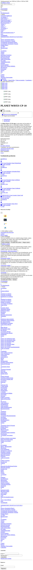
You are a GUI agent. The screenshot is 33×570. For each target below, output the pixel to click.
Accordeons (3, 288)
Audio (2, 442)
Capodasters (29, 80)
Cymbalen (3, 392)
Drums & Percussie (5, 364)
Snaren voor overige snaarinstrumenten (10, 347)
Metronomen (4, 480)
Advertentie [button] (4, 272)
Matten (2, 471)
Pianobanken (4, 434)
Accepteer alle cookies (16, 242)
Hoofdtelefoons (4, 404)
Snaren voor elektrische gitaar (8, 338)
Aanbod (5, 80)
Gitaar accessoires (20, 80)
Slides (2, 359)
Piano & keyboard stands (7, 439)
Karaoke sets (4, 462)
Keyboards (3, 428)
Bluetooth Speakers (5, 467)
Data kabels (3, 494)
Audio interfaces (5, 403)
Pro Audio (3, 529)
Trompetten (3, 421)
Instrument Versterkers (6, 523)
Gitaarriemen (4, 355)
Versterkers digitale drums (7, 378)
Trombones (3, 411)
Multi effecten (4, 327)
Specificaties (7, 121)
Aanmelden (3, 557)
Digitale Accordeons (6, 302)
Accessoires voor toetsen (7, 435)
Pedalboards (4, 334)
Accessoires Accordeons (6, 303)
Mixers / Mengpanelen (6, 446)
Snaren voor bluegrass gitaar (7, 344)
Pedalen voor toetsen (6, 441)
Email (2, 553)
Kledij (2, 470)
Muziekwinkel (4, 516)
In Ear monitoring (5, 449)
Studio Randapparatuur (6, 407)
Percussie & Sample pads (7, 379)
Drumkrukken (4, 390)
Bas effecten (4, 330)
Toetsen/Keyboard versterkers (8, 432)
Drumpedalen (4, 387)
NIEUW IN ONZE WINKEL (8, 535)
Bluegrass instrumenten (6, 314)
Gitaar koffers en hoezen (7, 352)
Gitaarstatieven (4, 357)
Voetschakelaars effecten (7, 333)
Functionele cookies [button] (6, 258)
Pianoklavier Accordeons (7, 296)
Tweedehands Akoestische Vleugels (9, 512)
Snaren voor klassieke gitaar (7, 341)
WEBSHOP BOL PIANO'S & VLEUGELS (11, 505)
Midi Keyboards (5, 429)
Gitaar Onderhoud (5, 354)
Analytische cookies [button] (6, 265)
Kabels (2, 487)
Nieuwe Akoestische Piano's (7, 508)
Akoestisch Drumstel (6, 369)
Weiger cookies (26, 242)
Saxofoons (3, 417)
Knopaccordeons (5, 291)
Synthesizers (4, 431)
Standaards (3, 485)
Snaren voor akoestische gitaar (8, 340)
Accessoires (3, 380)
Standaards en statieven (6, 450)
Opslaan (15, 279)
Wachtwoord (4, 555)
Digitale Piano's (4, 427)
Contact (2, 234)
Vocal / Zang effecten (6, 499)
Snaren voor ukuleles (6, 345)
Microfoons (3, 401)
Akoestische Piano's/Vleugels (8, 425)
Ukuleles (3, 313)
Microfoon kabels (5, 491)
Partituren (3, 477)
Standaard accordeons (6, 293)
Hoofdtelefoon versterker (7, 323)
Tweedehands (4, 502)
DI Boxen (3, 456)
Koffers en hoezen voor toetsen (8, 438)
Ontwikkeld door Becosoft (7, 232)
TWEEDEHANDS (5, 530)
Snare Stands (4, 389)
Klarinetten (3, 413)
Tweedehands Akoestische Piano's (9, 511)
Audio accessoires (5, 457)
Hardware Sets (4, 385)
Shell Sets (3, 371)
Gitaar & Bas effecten (6, 324)
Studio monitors (4, 406)
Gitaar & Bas (11, 80)
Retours (2, 544)
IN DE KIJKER (5, 533)
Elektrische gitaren (5, 310)
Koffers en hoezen (5, 397)
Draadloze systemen (5, 452)
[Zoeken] (2, 6)
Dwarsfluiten (4, 418)
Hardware (3, 382)
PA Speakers (4, 445)
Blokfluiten (3, 414)
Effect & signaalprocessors (7, 497)
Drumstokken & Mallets (6, 393)
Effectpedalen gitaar (5, 328)
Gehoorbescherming (5, 453)
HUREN (3, 532)
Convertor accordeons (6, 295)
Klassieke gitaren (5, 307)
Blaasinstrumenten (5, 408)
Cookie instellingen (5, 236)
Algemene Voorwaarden (6, 546)
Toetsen (2, 422)
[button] (1, 38)
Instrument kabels (5, 490)
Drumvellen (3, 394)
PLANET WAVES (5, 145)
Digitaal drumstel (5, 376)
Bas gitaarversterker (5, 321)
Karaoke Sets (4, 469)
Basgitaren (3, 312)
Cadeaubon (3, 547)
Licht (2, 495)
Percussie (3, 396)
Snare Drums (4, 372)
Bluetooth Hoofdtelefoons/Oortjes (9, 466)
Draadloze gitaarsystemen (7, 362)
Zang (2, 501)
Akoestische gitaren (5, 309)
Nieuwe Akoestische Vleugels (8, 509)
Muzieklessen (4, 536)
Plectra (2, 358)
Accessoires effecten (6, 331)
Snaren (2, 336)
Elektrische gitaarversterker (7, 319)
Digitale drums (4, 373)
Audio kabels (4, 492)
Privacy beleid (4, 235)
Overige (3, 473)
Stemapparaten (4, 361)
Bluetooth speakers (5, 455)
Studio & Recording (5, 399)
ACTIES (3, 515)
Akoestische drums (5, 366)
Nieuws (2, 539)
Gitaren (2, 522)
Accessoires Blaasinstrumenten (8, 415)
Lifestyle (3, 463)
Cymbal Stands (4, 386)
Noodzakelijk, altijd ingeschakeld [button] (9, 251)
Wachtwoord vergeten (6, 558)
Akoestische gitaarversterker (7, 320)
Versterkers (3, 316)
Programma (3, 537)
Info (2, 540)
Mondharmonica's (5, 420)
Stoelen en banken (5, 483)
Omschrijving (7, 119)
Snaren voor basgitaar (6, 343)
